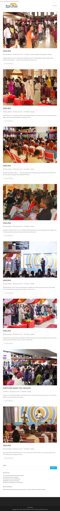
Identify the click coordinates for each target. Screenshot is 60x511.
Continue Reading (9, 63)
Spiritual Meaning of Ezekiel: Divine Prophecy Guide (14, 489)
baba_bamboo (8, 54)
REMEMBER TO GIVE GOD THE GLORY (11, 480)
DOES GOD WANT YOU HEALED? (39, 54)
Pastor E (7, 391)
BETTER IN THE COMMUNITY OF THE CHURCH (13, 482)
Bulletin (28, 54)
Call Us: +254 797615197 (5, 1)
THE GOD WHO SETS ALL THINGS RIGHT (11, 479)
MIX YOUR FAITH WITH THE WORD (10, 477)
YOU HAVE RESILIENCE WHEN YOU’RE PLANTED (13, 475)
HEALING (7, 51)
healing (49, 54)
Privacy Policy (30, 507)
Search (4, 465)
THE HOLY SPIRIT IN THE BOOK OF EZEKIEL (36, 489)
